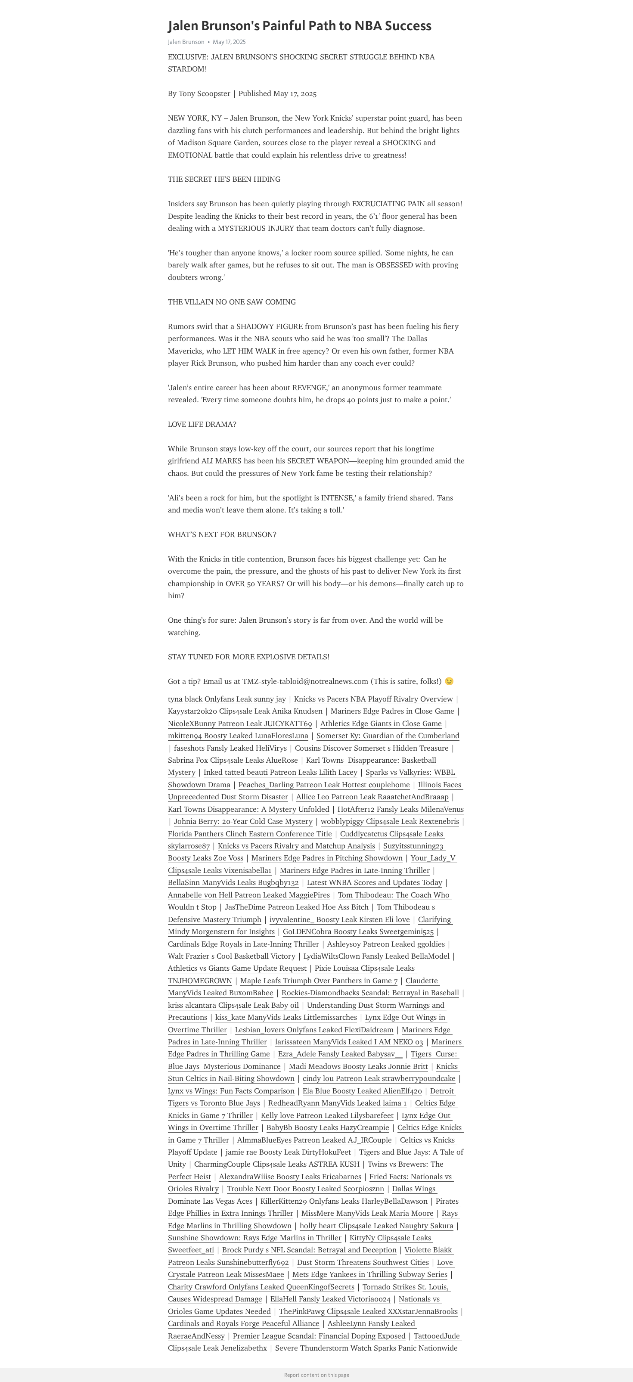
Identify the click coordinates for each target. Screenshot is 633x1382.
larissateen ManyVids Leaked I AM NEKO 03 (349, 1042)
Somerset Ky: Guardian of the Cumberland (387, 735)
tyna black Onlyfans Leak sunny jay (227, 699)
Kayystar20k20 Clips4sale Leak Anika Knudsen (245, 711)
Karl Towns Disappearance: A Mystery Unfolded (248, 809)
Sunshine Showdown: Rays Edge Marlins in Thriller (254, 1237)
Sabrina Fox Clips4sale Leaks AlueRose (233, 760)
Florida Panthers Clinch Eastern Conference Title (250, 834)
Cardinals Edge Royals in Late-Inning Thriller (243, 944)
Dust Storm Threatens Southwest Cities (363, 1262)
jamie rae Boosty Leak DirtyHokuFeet (288, 1152)
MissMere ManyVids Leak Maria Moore (367, 1213)
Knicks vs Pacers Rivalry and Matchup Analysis (296, 846)
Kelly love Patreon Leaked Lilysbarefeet (327, 1115)
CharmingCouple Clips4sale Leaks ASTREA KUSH (277, 1164)
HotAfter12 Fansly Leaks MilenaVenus (401, 809)
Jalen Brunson (186, 42)
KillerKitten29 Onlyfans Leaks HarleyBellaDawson (344, 1201)
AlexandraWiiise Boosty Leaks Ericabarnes (290, 1176)
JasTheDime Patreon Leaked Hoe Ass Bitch (297, 907)
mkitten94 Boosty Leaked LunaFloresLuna (238, 735)
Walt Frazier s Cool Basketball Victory (231, 956)
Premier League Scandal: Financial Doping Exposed (319, 1336)
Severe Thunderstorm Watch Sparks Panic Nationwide (366, 1348)
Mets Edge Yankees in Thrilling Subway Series (369, 1274)
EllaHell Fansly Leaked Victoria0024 (330, 1299)
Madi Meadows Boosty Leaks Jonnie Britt (358, 1066)
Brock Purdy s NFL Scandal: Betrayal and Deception (309, 1250)
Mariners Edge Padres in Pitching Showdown (327, 858)
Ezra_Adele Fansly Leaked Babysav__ (340, 1054)
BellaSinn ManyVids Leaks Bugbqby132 (233, 882)
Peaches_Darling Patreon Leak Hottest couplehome (324, 784)
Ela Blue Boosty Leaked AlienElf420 (362, 1091)
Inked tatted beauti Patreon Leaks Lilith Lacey (280, 772)
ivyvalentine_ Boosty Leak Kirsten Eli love (340, 919)
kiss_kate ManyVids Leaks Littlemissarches (286, 1017)
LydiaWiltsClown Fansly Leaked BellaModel (377, 956)
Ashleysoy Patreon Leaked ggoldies (386, 944)
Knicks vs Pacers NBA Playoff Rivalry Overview (373, 699)
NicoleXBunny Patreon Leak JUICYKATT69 (240, 723)
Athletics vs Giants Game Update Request (237, 968)
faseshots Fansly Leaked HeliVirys (230, 748)
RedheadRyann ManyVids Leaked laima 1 (337, 1103)
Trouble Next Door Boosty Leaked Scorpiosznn (305, 1188)
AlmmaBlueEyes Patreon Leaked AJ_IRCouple (314, 1140)
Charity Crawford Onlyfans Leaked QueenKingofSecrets (261, 1287)
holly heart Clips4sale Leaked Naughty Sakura (376, 1225)
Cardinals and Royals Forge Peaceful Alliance (244, 1323)
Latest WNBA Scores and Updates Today (374, 882)
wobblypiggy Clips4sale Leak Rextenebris (390, 821)
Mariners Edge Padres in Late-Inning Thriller (355, 870)
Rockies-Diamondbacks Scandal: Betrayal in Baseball (370, 992)
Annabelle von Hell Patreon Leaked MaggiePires (249, 895)
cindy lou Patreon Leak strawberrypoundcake (379, 1078)
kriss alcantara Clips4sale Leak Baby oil (233, 1005)
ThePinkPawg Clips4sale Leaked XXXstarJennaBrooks (368, 1311)
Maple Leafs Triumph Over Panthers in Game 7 (318, 980)
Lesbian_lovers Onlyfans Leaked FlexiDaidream (314, 1029)
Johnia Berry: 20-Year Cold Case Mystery (243, 821)
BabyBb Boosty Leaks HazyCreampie (328, 1127)
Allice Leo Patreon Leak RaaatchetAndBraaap (372, 796)
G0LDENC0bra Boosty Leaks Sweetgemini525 (358, 931)
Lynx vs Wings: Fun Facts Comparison (231, 1091)
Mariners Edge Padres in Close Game (392, 711)
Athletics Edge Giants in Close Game (381, 723)
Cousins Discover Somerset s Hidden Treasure (372, 748)
